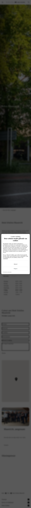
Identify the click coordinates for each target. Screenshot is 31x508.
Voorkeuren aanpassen (7, 271)
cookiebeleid (22, 256)
